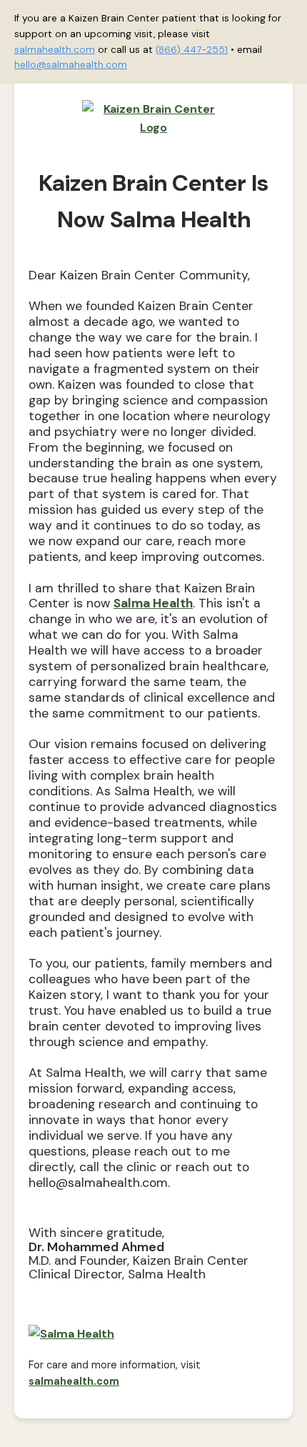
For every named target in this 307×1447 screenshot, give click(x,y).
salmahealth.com (54, 50)
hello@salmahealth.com (70, 65)
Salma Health (153, 603)
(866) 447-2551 (192, 50)
